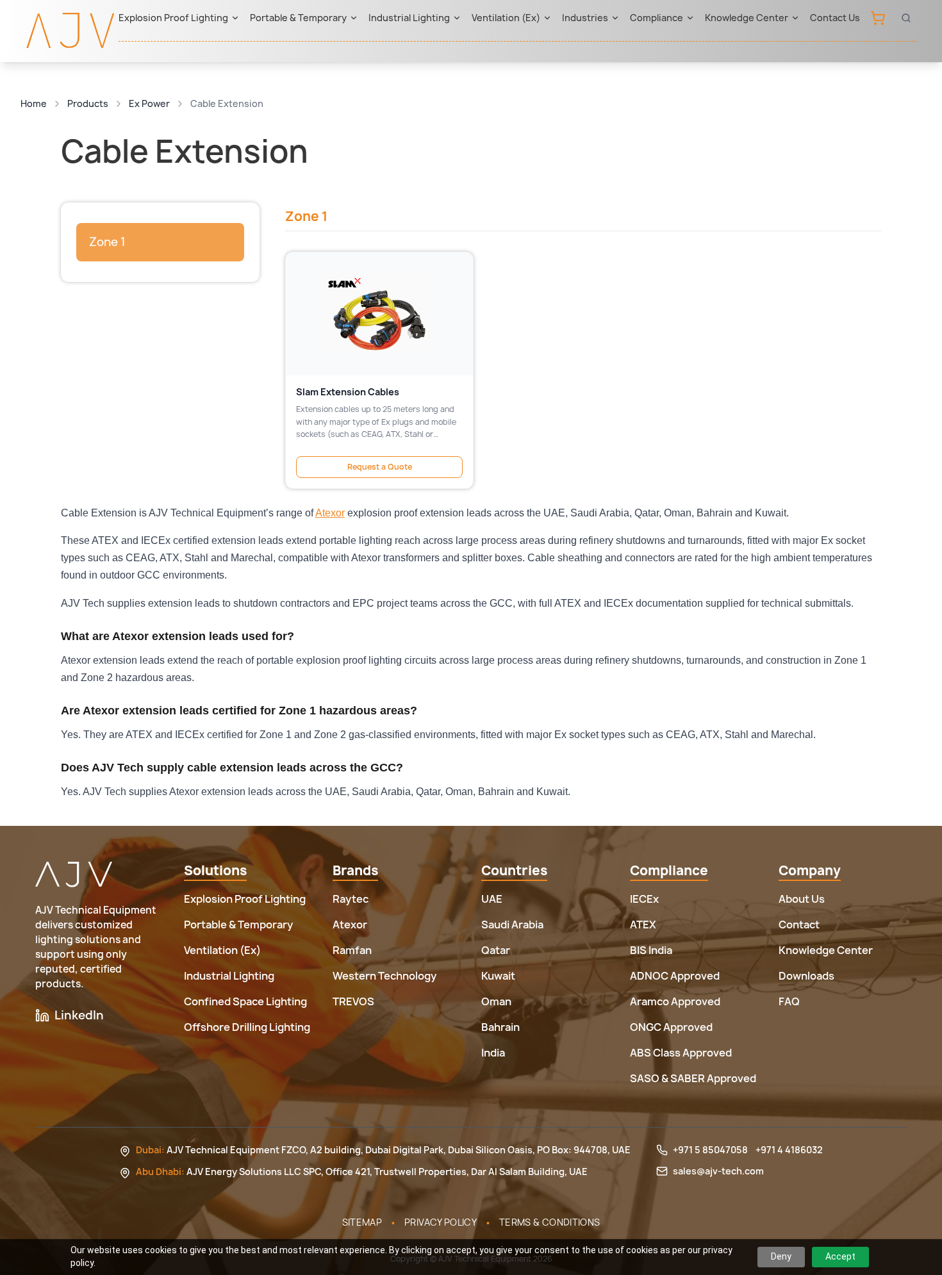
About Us (802, 899)
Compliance (656, 18)
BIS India (651, 950)
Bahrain (500, 1027)
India (493, 1053)
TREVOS (353, 1001)
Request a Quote (379, 466)
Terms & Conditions (549, 1222)
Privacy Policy (440, 1222)
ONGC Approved (671, 1027)
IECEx (644, 899)
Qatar (495, 950)
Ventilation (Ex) (506, 18)
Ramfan (352, 950)
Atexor (330, 512)
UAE (491, 899)
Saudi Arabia (512, 924)
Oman (496, 1001)
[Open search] (906, 18)
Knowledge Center (746, 18)
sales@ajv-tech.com (718, 1171)
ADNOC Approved (675, 976)
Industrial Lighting (409, 18)
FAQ (789, 1001)
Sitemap (362, 1222)
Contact (799, 924)
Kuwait (498, 976)
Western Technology (384, 976)
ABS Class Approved (681, 1053)
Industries (585, 18)
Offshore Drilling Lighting (247, 1027)
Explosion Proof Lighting (173, 18)
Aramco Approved (675, 1001)
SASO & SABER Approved (693, 1078)
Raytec (350, 899)
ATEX (643, 924)
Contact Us (835, 18)
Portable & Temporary (298, 18)
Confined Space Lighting (245, 1001)
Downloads (806, 976)
